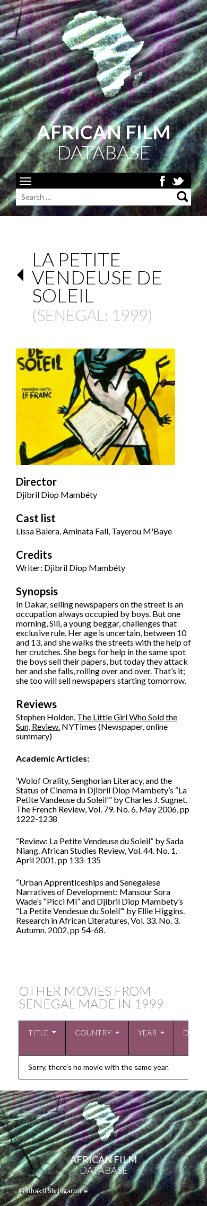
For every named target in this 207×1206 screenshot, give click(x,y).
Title (38, 1032)
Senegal (71, 314)
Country (93, 1032)
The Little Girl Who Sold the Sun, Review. (96, 721)
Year (147, 1032)
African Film (103, 1159)
